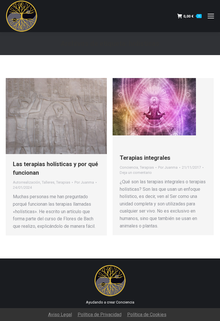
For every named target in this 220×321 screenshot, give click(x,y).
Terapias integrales (145, 157)
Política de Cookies (146, 314)
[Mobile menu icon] (210, 16)
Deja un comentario (136, 172)
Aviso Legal (60, 314)
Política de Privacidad (99, 314)
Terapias (63, 182)
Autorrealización (26, 182)
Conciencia (129, 167)
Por (84, 182)
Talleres (48, 182)
